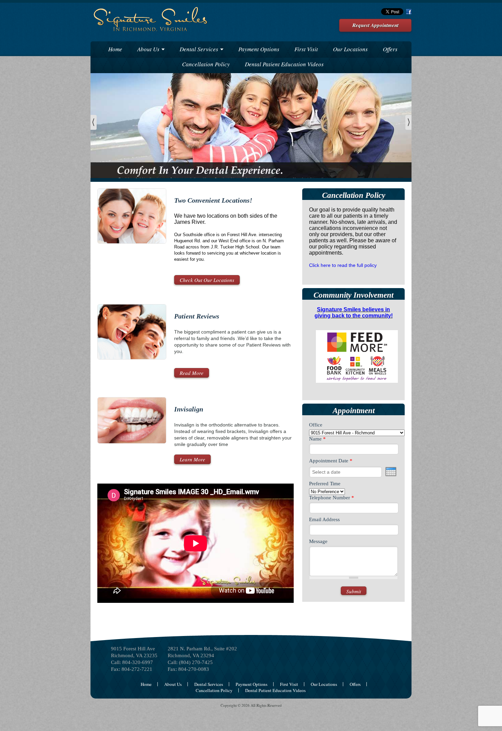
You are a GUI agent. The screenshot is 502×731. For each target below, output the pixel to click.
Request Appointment (375, 25)
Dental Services (199, 49)
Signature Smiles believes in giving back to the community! (354, 313)
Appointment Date (330, 460)
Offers (390, 49)
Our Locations (350, 49)
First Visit (306, 49)
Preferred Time (324, 483)
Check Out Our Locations (207, 279)
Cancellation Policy (206, 64)
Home (115, 49)
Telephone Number (331, 497)
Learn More (192, 459)
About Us (148, 49)
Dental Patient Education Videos (284, 64)
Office (315, 425)
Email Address (324, 519)
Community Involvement (353, 295)
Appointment (354, 410)
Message (318, 541)
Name (317, 439)
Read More (192, 372)
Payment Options (258, 49)
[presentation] (391, 471)
